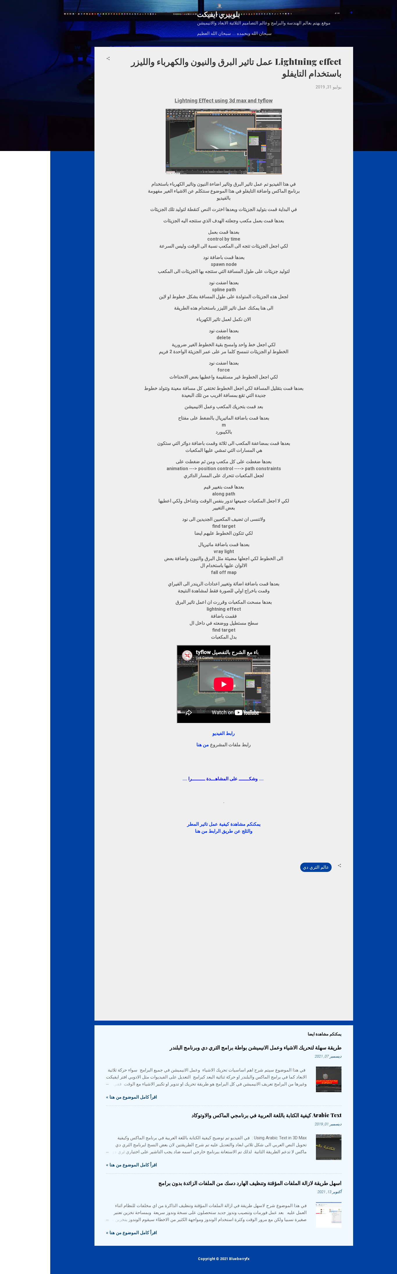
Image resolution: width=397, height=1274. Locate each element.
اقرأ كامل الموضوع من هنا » (131, 1097)
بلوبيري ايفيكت (218, 14)
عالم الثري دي (316, 867)
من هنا (202, 744)
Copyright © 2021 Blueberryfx (223, 1259)
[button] (108, 59)
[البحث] (99, 16)
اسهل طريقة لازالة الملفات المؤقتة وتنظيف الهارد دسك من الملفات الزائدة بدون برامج (249, 1182)
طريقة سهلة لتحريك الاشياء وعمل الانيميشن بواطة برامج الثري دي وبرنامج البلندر (255, 1047)
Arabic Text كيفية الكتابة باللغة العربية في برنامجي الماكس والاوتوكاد (266, 1115)
